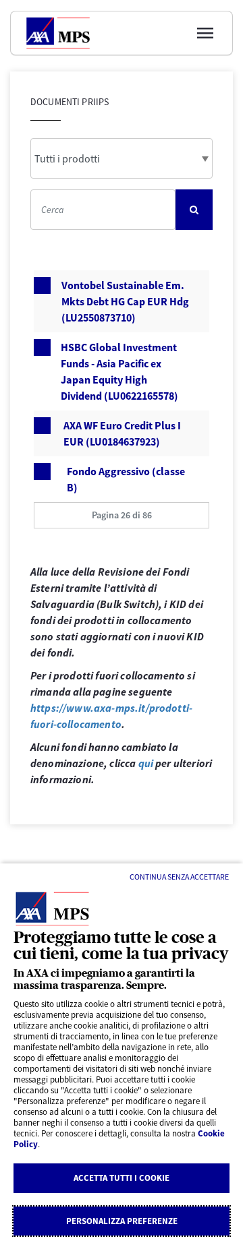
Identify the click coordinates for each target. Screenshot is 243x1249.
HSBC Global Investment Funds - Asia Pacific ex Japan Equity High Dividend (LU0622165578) (119, 371)
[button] (121, 515)
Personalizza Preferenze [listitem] (122, 1221)
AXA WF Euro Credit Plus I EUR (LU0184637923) (122, 433)
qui (145, 763)
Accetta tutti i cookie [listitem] (121, 1178)
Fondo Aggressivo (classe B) (126, 479)
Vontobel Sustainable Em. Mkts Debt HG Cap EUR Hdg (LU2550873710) (125, 301)
